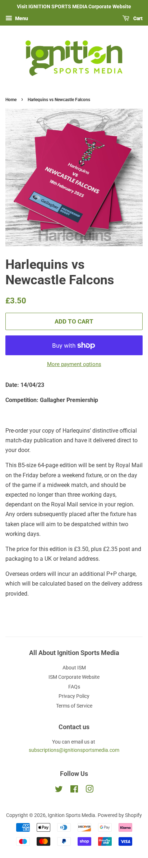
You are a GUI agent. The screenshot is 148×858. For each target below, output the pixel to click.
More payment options (74, 364)
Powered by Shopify (120, 815)
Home (11, 99)
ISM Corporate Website (74, 677)
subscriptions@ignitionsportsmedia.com (74, 750)
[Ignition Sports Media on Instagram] (89, 790)
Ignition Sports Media (71, 815)
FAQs (74, 687)
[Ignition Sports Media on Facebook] (74, 790)
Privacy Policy (74, 696)
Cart (137, 18)
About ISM (74, 667)
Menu (21, 18)
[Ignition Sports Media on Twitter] (59, 790)
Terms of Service (74, 706)
